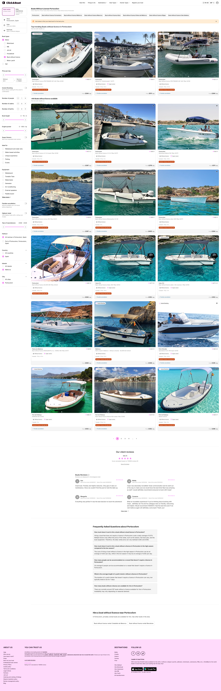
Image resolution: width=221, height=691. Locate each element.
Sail (6, 64)
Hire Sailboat (118, 665)
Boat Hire (82, 2)
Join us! (5, 675)
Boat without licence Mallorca (73, 15)
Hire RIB (116, 671)
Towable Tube (9, 176)
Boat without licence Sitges (157, 15)
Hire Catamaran (118, 669)
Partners (5, 673)
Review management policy (11, 681)
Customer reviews (30, 660)
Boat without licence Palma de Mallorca (135, 15)
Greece (116, 656)
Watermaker (9, 180)
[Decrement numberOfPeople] (18, 98)
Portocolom (35, 15)
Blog (4, 683)
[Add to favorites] (90, 34)
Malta (116, 652)
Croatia (116, 654)
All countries (9, 253)
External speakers (11, 190)
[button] (61, 76)
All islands (8, 266)
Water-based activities (12, 152)
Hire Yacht (117, 673)
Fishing (7, 159)
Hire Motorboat (118, 667)
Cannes (116, 658)
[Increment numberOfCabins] (25, 103)
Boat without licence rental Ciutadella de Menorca (110, 623)
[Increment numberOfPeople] (25, 98)
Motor (7, 40)
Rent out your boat (8, 660)
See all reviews (125, 464)
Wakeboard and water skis (14, 149)
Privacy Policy (7, 664)
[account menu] (217, 2)
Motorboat (10, 43)
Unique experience (11, 156)
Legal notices (7, 671)
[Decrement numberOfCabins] (18, 103)
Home (32, 10)
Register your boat (137, 2)
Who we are (6, 654)
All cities (8, 279)
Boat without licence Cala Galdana (178, 15)
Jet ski (9, 50)
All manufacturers (119, 675)
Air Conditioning (10, 187)
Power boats (43, 10)
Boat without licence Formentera (51, 15)
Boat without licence (13, 57)
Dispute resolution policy (10, 679)
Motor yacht (11, 60)
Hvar (115, 660)
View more (124, 511)
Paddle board (9, 194)
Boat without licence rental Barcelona (141, 623)
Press (5, 658)
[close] (216, 21)
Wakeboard (9, 173)
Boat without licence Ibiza (112, 15)
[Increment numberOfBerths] (25, 108)
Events (7, 162)
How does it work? (8, 656)
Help (4, 652)
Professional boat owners (10, 662)
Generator (8, 183)
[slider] (3, 74)
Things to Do (91, 2)
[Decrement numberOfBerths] (18, 109)
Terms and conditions (9, 668)
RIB (8, 47)
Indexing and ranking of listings (12, 677)
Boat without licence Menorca (93, 15)
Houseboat (10, 53)
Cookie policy (7, 666)
